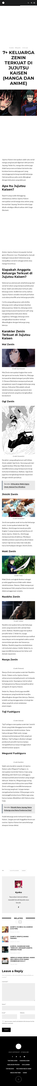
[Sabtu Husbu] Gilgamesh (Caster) (21, 928)
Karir (25, 1072)
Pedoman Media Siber (23, 1068)
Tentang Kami (12, 1060)
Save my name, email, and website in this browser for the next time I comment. (18, 1022)
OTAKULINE (25, 1052)
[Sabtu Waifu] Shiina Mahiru (19, 937)
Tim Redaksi (10, 1068)
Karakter (11, 47)
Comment (5, 981)
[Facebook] (12, 1057)
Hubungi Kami (25, 1060)
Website (22, 1013)
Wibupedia (18, 47)
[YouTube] (24, 1057)
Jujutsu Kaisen (15, 870)
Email (4, 1013)
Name (4, 1004)
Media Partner (15, 1072)
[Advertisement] (18, 25)
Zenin (24, 870)
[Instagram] (20, 1057)
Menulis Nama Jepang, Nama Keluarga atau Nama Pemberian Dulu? (22, 959)
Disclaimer (26, 1064)
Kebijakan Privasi (13, 1064)
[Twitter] (16, 1057)
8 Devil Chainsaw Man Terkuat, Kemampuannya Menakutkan (21, 948)
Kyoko (18, 892)
